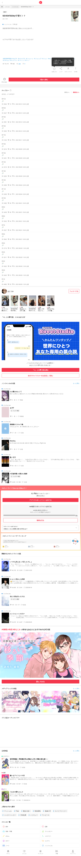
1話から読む (44, 79)
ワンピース (44, 815)
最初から (67, 92)
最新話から (76, 92)
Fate (16, 811)
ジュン (44, 58)
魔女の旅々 (25, 811)
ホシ (49, 58)
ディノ (27, 60)
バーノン (21, 60)
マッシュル (7, 811)
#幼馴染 (5, 629)
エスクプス (21, 58)
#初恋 (10, 629)
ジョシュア (38, 58)
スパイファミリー (60, 811)
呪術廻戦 (37, 811)
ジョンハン (29, 58)
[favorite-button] (54, 68)
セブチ (14, 58)
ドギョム (6, 60)
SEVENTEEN (7, 58)
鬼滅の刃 (47, 811)
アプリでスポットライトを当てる (40, 500)
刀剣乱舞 (22, 815)
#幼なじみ (17, 629)
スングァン (13, 60)
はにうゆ (5, 19)
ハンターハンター (9, 815)
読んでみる (40, 681)
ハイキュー (33, 815)
